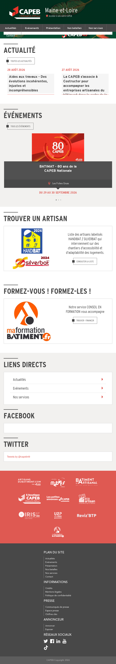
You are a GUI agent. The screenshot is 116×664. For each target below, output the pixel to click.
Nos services (96, 28)
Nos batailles (74, 28)
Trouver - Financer (85, 320)
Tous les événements (20, 126)
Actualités (10, 28)
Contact (10, 35)
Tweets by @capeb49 (18, 456)
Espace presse (52, 611)
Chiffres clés (51, 614)
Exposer (49, 629)
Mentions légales (53, 592)
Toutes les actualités (21, 61)
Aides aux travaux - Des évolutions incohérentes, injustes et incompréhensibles (28, 83)
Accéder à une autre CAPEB (60, 16)
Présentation (53, 28)
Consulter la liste (85, 261)
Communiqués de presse (57, 607)
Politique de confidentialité (58, 596)
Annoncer (50, 626)
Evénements (32, 28)
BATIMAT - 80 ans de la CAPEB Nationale (58, 168)
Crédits (48, 588)
